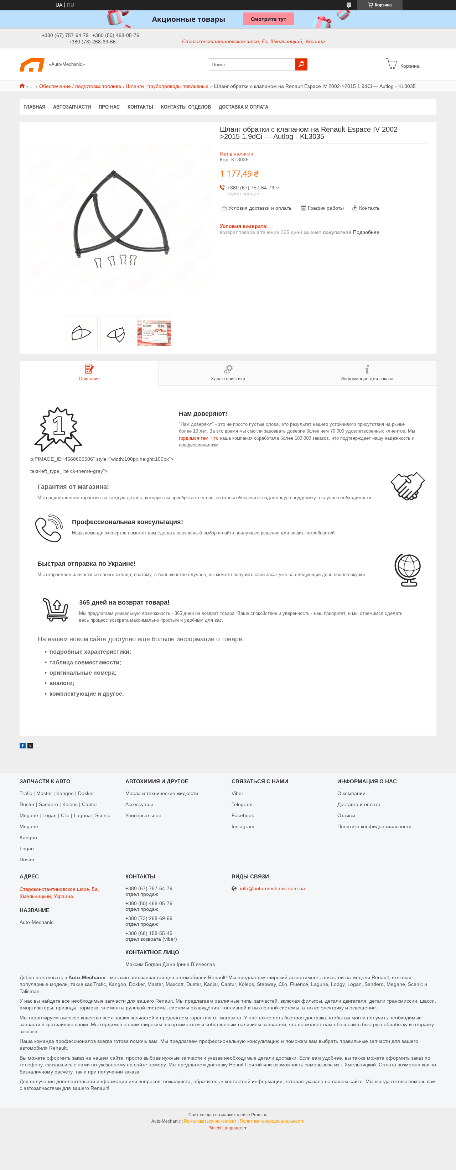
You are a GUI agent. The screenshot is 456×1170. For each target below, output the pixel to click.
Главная (34, 107)
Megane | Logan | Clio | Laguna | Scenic (65, 815)
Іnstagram (243, 826)
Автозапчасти (72, 107)
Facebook (243, 815)
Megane (29, 826)
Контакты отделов (186, 107)
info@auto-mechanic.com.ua (272, 888)
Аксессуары (139, 804)
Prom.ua (259, 1114)
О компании (351, 793)
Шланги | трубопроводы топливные (167, 86)
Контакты (140, 107)
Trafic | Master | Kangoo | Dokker (57, 793)
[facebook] (23, 746)
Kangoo (28, 837)
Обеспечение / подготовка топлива (80, 86)
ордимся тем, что (200, 438)
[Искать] (301, 64)
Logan (27, 848)
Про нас (109, 107)
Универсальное (143, 815)
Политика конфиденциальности (374, 826)
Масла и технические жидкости (161, 793)
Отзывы (346, 815)
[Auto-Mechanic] (32, 64)
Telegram (242, 804)
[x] (30, 746)
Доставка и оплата (243, 107)
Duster (27, 859)
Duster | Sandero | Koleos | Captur (58, 804)
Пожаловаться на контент (210, 1121)
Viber (237, 793)
